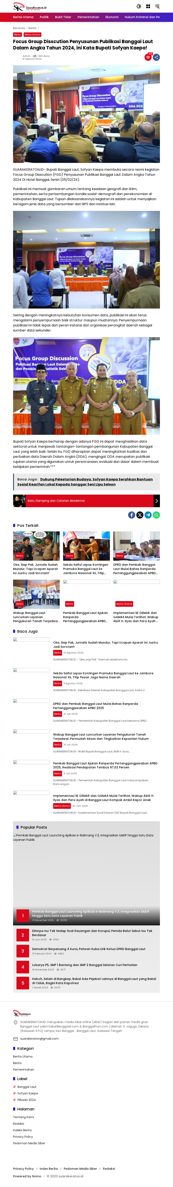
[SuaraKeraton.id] (30, 6)
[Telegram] (148, 515)
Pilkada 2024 (27, 1100)
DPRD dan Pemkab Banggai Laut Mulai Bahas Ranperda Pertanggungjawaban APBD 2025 (134, 569)
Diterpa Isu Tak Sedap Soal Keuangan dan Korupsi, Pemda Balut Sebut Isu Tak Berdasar (92, 933)
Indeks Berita (22, 1130)
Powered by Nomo (27, 1176)
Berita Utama (32, 34)
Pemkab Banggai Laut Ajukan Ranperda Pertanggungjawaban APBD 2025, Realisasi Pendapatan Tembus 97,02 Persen (85, 617)
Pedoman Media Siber (29, 1143)
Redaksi (18, 1124)
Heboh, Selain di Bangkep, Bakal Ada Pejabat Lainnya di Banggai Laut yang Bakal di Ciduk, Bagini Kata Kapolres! (94, 981)
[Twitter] (139, 515)
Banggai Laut (27, 1087)
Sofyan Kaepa (28, 1093)
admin (26, 56)
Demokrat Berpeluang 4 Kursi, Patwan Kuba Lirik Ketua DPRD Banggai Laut (88, 949)
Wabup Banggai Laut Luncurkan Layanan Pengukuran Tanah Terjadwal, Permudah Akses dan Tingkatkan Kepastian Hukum (36, 617)
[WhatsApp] (156, 515)
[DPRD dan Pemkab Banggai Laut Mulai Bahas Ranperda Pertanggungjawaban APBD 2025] (136, 546)
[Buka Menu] (148, 6)
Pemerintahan (23, 1069)
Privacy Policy (23, 1137)
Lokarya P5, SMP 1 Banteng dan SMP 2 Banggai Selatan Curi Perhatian (84, 965)
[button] (138, 6)
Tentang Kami (23, 1117)
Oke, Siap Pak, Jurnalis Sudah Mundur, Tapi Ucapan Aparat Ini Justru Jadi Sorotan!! (35, 569)
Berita (17, 34)
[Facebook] (131, 515)
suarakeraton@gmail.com (39, 1039)
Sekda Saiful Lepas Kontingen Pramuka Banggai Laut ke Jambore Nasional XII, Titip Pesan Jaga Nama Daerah (85, 569)
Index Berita (49, 1169)
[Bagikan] (156, 57)
